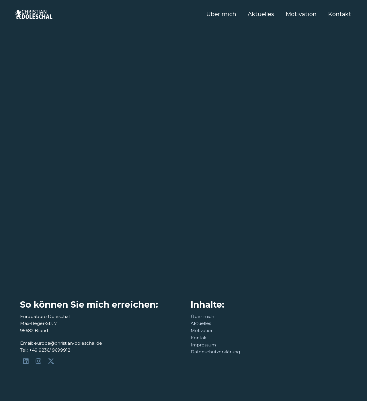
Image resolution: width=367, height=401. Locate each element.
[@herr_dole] (39, 361)
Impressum (203, 345)
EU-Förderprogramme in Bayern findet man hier (179, 137)
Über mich (221, 14)
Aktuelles (261, 14)
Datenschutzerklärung (215, 351)
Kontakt (339, 14)
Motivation (301, 14)
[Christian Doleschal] (26, 361)
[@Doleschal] (52, 361)
